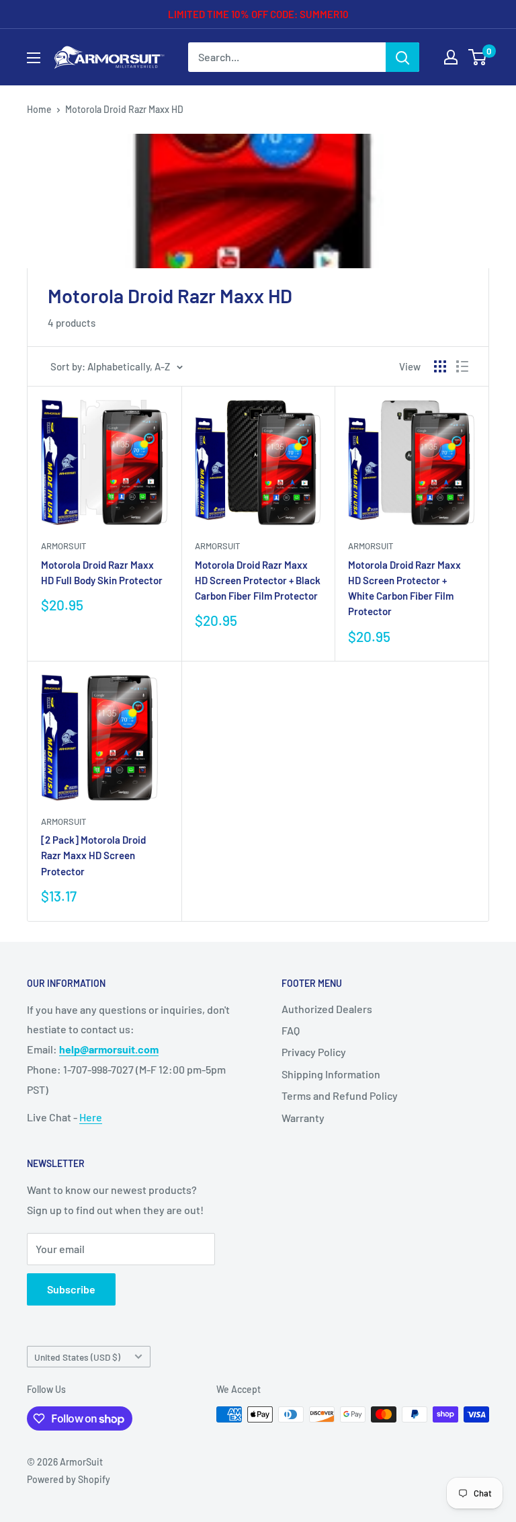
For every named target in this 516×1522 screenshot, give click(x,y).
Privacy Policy (314, 1051)
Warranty (303, 1117)
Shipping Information (331, 1074)
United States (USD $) (77, 1357)
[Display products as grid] (440, 366)
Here (90, 1117)
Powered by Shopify (68, 1479)
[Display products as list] (462, 366)
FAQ (291, 1030)
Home (39, 109)
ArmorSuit (63, 545)
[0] (478, 57)
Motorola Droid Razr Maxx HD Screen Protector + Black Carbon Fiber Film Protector (257, 580)
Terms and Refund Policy (340, 1095)
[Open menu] (33, 57)
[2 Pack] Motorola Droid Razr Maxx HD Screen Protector (93, 855)
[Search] (402, 57)
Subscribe (71, 1289)
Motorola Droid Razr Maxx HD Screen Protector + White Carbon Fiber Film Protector (404, 588)
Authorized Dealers (327, 1008)
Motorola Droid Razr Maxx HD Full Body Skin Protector (102, 572)
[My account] (451, 57)
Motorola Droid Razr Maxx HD (124, 109)
